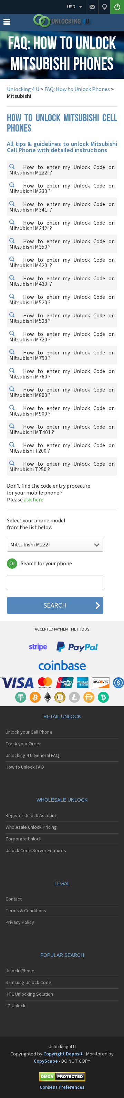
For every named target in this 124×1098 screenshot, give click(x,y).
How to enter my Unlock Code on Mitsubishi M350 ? (62, 244)
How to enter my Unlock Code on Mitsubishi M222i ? (62, 170)
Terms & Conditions (26, 910)
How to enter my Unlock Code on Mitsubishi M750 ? (62, 355)
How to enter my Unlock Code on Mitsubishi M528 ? (62, 318)
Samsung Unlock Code (28, 982)
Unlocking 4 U (23, 89)
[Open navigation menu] (6, 23)
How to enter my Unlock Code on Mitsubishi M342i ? (62, 225)
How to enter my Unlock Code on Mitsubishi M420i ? (62, 262)
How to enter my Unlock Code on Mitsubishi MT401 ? (62, 429)
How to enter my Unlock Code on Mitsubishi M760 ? (62, 374)
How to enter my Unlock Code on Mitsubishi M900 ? (62, 411)
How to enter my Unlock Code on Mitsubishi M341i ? (62, 207)
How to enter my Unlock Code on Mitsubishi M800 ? (62, 392)
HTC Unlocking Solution (29, 994)
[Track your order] (104, 7)
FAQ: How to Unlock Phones (77, 89)
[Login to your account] (117, 7)
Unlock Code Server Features (36, 850)
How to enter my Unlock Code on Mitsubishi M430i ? (62, 281)
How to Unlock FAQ (25, 767)
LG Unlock (15, 1006)
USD (71, 6)
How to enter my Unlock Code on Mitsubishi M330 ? (62, 188)
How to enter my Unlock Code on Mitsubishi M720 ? (62, 336)
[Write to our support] (92, 7)
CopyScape (46, 1061)
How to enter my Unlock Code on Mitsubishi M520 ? (62, 299)
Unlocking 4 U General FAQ (32, 755)
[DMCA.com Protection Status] (62, 1078)
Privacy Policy (20, 922)
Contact (14, 899)
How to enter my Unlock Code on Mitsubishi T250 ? (62, 466)
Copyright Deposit (63, 1054)
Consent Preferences (62, 1087)
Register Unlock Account (31, 815)
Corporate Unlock (24, 839)
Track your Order (23, 743)
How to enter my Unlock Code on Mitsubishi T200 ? (62, 448)
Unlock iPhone (20, 970)
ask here (33, 499)
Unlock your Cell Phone (29, 732)
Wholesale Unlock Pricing (31, 827)
